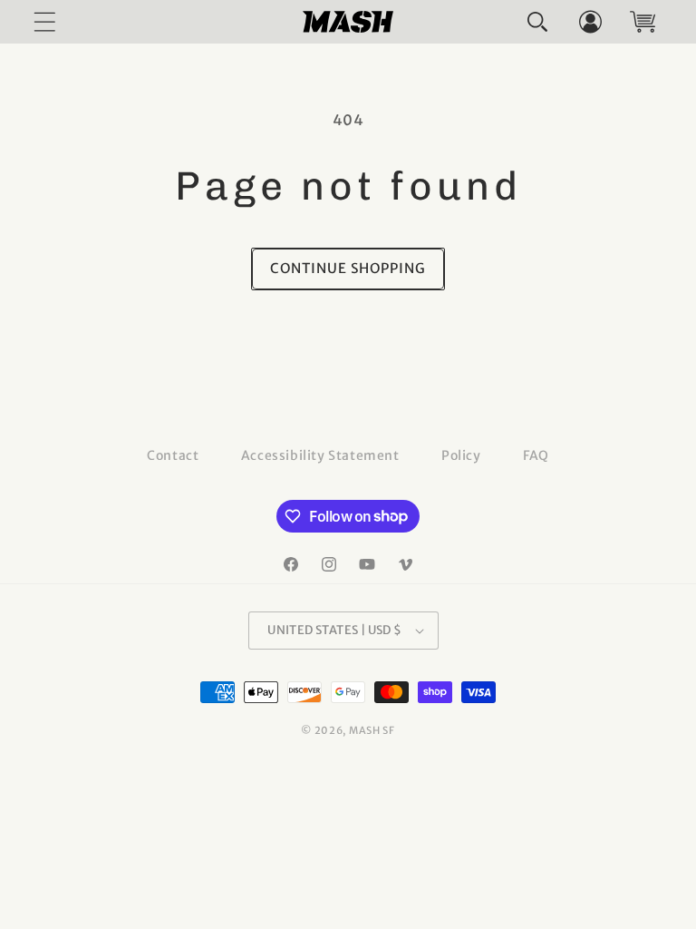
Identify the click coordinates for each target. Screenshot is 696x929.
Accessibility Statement (320, 455)
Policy (461, 455)
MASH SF (372, 730)
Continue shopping (348, 268)
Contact (172, 455)
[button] (537, 22)
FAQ (536, 455)
